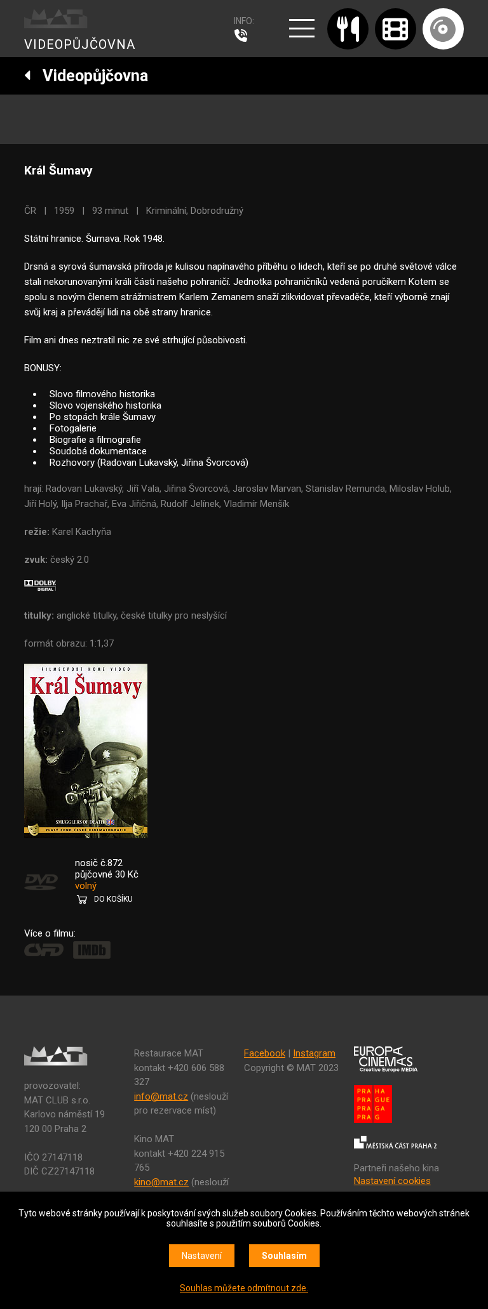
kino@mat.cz (161, 1182)
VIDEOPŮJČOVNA (79, 44)
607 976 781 (244, 35)
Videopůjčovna (89, 76)
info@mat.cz (161, 1096)
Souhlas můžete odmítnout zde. (244, 1288)
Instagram (314, 1053)
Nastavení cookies (392, 1181)
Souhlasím (284, 1256)
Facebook (264, 1053)
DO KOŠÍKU (113, 899)
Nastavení (202, 1256)
